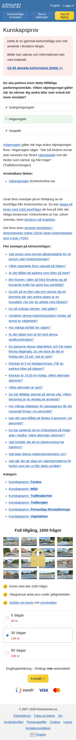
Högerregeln (12, 145)
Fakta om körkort (44, 715)
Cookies (55, 722)
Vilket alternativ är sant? (26, 387)
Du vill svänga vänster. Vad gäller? (33, 309)
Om (60, 715)
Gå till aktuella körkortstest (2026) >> (35, 68)
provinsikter (48, 602)
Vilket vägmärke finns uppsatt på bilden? (37, 266)
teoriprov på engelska (39, 219)
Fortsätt (36, 678)
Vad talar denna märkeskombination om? (37, 454)
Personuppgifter (37, 722)
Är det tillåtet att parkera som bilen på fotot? (39, 273)
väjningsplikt (46, 155)
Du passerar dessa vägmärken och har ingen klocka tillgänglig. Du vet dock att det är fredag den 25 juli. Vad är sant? (40, 352)
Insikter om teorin (21, 602)
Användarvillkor (14, 722)
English (55, 5)
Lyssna (67, 722)
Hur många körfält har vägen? (30, 327)
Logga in (68, 5)
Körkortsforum (22, 715)
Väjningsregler (19, 181)
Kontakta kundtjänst (38, 728)
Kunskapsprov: (25, 482)
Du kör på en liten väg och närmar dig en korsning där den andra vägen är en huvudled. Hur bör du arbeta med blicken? (38, 297)
